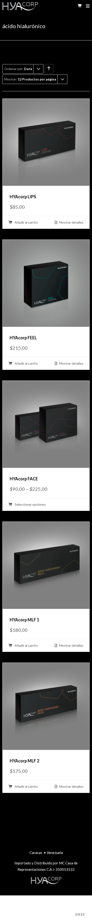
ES (83, 914)
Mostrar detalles (71, 222)
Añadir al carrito (26, 222)
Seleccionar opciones (30, 504)
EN (77, 914)
